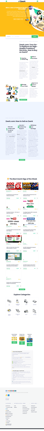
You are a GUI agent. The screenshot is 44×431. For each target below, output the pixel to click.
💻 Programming (8, 416)
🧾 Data (7, 419)
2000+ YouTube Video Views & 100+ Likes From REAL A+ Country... (12, 248)
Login (15, 405)
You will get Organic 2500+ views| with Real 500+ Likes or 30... (30, 213)
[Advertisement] (22, 110)
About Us (24, 405)
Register (15, 407)
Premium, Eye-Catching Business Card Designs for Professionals (13, 283)
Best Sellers (33, 410)
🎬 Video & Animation (9, 413)
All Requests (33, 405)
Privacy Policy (25, 411)
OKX (13, 376)
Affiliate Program (34, 411)
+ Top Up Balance (27, 357)
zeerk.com (11, 392)
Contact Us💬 (25, 413)
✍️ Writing (7, 410)
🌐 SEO (7, 408)
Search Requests (34, 407)
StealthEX (14, 379)
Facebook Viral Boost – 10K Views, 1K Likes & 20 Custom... (13, 213)
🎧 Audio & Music (8, 411)
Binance (14, 375)
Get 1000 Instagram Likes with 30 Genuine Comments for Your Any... (29, 265)
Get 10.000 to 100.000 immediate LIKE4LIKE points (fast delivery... (12, 265)
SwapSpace (14, 377)
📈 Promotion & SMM (9, 407)
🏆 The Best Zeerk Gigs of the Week (8, 424)
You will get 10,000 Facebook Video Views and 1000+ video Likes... (29, 230)
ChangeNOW (15, 372)
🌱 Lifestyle (7, 422)
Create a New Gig (11, 136)
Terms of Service (25, 410)
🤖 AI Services (8, 405)
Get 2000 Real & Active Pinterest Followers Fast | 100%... (12, 195)
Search (34, 36)
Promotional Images (26, 408)
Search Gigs (33, 408)
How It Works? (25, 407)
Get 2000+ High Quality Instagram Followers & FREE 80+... (29, 248)
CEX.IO (14, 374)
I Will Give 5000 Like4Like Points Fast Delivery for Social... (29, 195)
